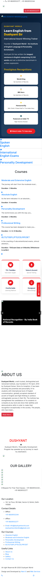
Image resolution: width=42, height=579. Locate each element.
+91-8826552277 (32, 11)
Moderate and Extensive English (16, 180)
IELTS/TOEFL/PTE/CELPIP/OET (15, 237)
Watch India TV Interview (22, 131)
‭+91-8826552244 (12, 515)
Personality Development (13, 209)
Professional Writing (10, 223)
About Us (8, 552)
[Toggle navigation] (4, 11)
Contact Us (9, 559)
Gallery (8, 556)
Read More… (7, 415)
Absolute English (9, 194)
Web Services (35, 571)
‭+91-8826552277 (11, 522)
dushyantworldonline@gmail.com (17, 528)
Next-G (23, 571)
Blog (7, 554)
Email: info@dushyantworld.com (17, 526)
